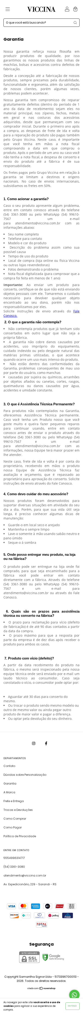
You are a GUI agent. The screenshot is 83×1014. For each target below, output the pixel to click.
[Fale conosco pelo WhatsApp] (74, 995)
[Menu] (7, 10)
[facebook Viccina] (46, 743)
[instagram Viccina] (34, 743)
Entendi (72, 1006)
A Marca (9, 792)
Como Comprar (14, 819)
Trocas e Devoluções (18, 810)
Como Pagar (12, 827)
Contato (9, 766)
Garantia (9, 783)
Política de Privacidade (19, 836)
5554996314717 (14, 858)
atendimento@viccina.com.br (24, 875)
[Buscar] (75, 23)
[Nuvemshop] (41, 989)
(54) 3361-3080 (14, 867)
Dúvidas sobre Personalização (24, 775)
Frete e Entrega (13, 801)
